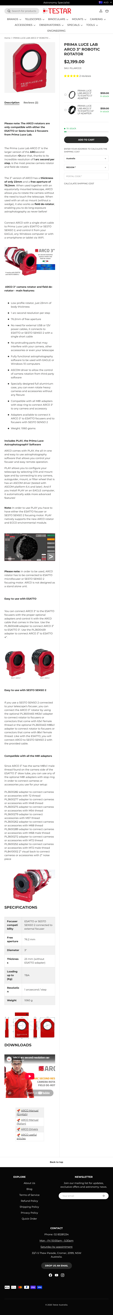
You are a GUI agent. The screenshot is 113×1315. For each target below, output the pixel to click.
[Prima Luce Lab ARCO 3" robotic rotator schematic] (29, 1025)
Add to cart (86, 139)
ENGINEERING (56, 30)
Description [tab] (11, 102)
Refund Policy (29, 1200)
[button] (107, 11)
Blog (29, 1189)
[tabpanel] (29, 626)
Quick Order (29, 1218)
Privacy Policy (29, 1212)
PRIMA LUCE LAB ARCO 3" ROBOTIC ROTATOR (31, 38)
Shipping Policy (29, 1206)
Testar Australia (60, 1305)
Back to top (56, 1162)
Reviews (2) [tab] (31, 102)
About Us (29, 1183)
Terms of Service (29, 1195)
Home (7, 38)
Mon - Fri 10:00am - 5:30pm (56, 1240)
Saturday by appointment (56, 1246)
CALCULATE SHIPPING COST (79, 183)
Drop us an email (56, 1265)
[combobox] (21, 11)
